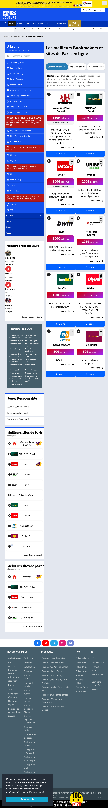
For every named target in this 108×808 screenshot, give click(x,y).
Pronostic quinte (96, 668)
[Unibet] (24, 474)
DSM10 (8, 273)
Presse (11, 685)
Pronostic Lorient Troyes (53, 675)
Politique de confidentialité (14, 710)
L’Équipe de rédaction (13, 679)
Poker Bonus (81, 667)
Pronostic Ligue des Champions (29, 719)
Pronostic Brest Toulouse (53, 671)
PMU (94, 658)
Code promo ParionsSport (30, 759)
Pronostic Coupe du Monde (28, 709)
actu (49, 23)
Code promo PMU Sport (29, 751)
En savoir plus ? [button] (36, 792)
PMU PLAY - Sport (90, 109)
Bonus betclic (14, 370)
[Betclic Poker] (24, 597)
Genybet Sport (61, 345)
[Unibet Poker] (24, 617)
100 (72, 95)
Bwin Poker (81, 691)
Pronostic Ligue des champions (15, 355)
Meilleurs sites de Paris (25, 432)
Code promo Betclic (29, 744)
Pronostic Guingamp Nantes (55, 694)
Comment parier (28, 729)
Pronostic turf (98, 662)
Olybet (91, 288)
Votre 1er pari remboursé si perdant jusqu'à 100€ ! (60, 305)
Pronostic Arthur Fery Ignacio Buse (55, 689)
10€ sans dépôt (60, 23)
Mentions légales (12, 703)
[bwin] (24, 484)
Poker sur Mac (82, 671)
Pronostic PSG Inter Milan (30, 336)
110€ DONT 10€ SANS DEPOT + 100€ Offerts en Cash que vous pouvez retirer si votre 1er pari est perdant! (60, 137)
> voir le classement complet (32, 555)
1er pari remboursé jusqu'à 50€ (90, 362)
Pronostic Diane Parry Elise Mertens (54, 681)
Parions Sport (30, 658)
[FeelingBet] (24, 536)
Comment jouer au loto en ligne (15, 377)
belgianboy (10, 289)
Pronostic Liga (15, 349)
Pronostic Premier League (32, 344)
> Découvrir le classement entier (31, 317)
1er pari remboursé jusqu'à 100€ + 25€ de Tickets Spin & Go (89, 253)
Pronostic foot (28, 677)
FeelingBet (91, 345)
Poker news (81, 662)
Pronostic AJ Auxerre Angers (55, 667)
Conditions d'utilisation (13, 695)
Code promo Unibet (29, 766)
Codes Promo (14, 381)
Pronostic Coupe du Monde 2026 (16, 336)
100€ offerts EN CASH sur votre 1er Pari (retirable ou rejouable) (90, 129)
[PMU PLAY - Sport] (24, 454)
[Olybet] (24, 515)
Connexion (100, 10)
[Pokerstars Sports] (24, 495)
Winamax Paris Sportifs (61, 109)
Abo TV (27, 381)
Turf (27, 23)
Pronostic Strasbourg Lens (54, 658)
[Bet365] (24, 505)
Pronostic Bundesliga (29, 350)
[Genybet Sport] (24, 525)
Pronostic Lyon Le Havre (53, 662)
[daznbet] (24, 546)
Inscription (88, 10)
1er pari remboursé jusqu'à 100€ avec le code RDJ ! (60, 197)
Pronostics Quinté (16, 384)
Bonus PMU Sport (31, 370)
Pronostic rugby (28, 692)
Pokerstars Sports (91, 233)
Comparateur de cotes (30, 736)
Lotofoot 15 (29, 667)
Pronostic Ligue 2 (31, 340)
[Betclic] (24, 464)
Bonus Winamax (31, 373)
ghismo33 (10, 257)
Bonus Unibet (30, 364)
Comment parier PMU (97, 683)
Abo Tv (41, 23)
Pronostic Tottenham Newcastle (52, 701)
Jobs (10, 689)
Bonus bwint (14, 373)
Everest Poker (82, 687)
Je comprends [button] (27, 799)
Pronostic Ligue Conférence (15, 360)
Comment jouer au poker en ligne (31, 377)
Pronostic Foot (20, 329)
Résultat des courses (97, 676)
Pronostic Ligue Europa (31, 355)
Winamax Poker (80, 681)
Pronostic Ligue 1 (16, 340)
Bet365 (61, 288)
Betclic (61, 174)
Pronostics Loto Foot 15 (15, 365)
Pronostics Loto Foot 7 (31, 360)
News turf (96, 689)
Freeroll (79, 675)
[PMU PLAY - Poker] (24, 587)
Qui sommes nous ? (13, 672)
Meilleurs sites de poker (25, 566)
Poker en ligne (82, 658)
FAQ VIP (11, 716)
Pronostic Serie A (16, 343)
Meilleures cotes (96, 66)
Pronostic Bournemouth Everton (53, 708)
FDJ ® (34, 23)
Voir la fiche (65, 147)
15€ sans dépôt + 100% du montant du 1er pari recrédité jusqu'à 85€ (90, 193)
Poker (19, 23)
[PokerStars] (24, 607)
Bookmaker (29, 671)
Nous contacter (12, 664)
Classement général (57, 66)
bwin (61, 231)
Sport (11, 23)
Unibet (91, 174)
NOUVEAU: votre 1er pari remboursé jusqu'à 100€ (60, 249)
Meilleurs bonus (77, 66)
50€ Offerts (60, 360)
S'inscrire (60, 153)
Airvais (8, 305)
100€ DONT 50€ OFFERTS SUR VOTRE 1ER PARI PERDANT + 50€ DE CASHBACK (90, 308)
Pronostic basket (28, 700)
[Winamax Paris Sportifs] (24, 443)
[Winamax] (24, 576)
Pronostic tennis (28, 684)
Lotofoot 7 (29, 662)
